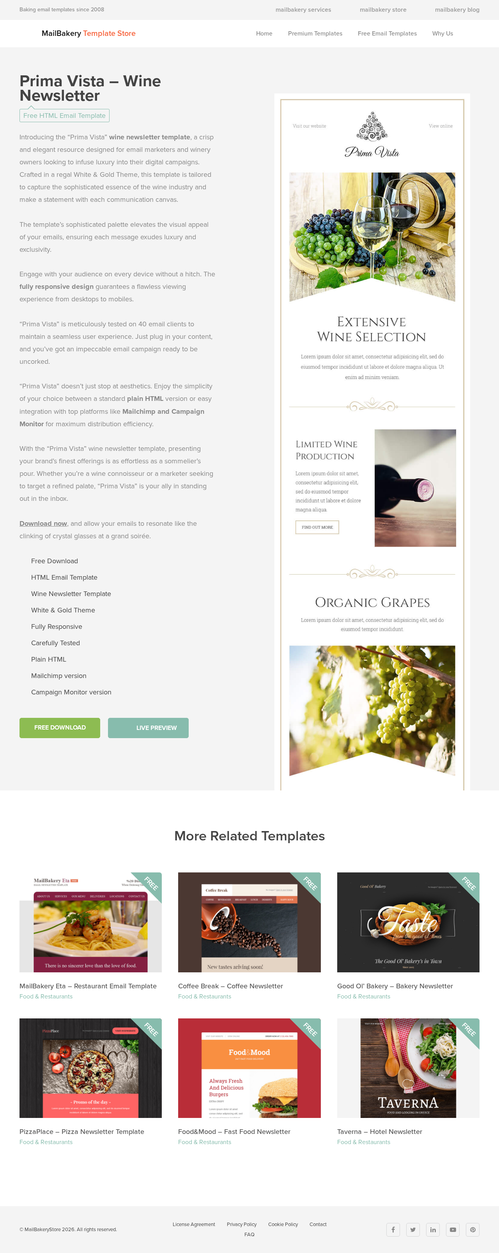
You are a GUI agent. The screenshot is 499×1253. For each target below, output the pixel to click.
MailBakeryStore (43, 1229)
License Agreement (194, 1224)
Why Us (442, 33)
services (303, 10)
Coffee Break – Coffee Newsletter (230, 986)
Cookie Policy (283, 1224)
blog (457, 10)
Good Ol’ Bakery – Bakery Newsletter (395, 986)
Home (264, 33)
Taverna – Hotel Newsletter (379, 1131)
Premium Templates (315, 33)
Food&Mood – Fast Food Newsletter (234, 1131)
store (383, 10)
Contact (318, 1224)
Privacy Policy (242, 1224)
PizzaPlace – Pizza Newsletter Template (81, 1131)
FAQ (249, 1235)
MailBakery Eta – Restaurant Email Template (88, 986)
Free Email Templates (387, 33)
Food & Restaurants (46, 996)
